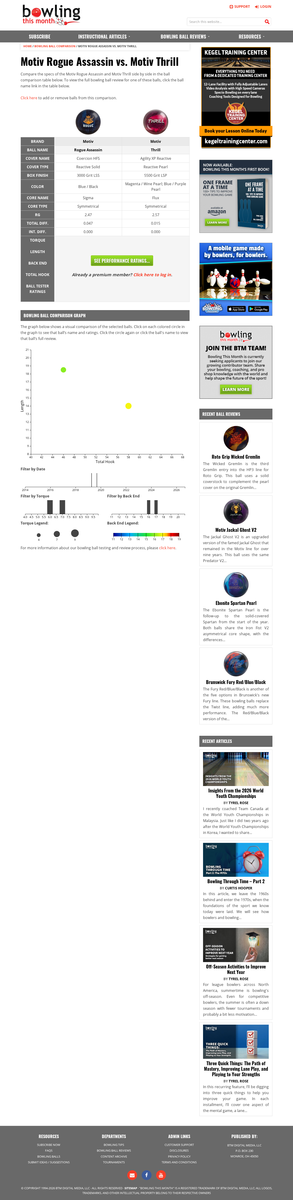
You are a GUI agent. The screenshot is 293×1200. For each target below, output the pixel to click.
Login (265, 6)
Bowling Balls (48, 1156)
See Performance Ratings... (122, 260)
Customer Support (179, 1145)
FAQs (48, 1150)
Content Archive (114, 1156)
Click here (29, 97)
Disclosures (179, 1150)
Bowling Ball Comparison (55, 46)
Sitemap (131, 1188)
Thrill (155, 149)
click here (167, 547)
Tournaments (114, 1162)
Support (242, 6)
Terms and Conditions (179, 1162)
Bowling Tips (114, 1145)
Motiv (88, 141)
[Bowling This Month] (51, 22)
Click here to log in (152, 274)
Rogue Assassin (88, 149)
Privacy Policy (179, 1156)
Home (27, 46)
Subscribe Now (48, 1145)
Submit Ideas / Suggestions (49, 1162)
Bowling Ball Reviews (114, 1150)
